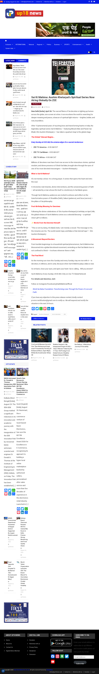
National (31, 44)
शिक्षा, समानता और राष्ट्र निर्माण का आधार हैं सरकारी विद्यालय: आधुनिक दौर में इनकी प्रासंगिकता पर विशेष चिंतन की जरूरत (24, 280)
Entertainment (77, 44)
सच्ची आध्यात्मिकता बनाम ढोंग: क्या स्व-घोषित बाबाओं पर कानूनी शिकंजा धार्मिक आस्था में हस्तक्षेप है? (11, 314)
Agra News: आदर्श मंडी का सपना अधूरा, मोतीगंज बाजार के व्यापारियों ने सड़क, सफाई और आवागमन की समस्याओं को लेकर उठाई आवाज (19, 149)
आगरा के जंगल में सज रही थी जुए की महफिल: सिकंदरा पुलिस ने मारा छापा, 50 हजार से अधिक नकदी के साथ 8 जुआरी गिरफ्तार (19, 88)
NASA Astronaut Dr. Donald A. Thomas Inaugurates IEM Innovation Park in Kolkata (10, 383)
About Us (9, 643)
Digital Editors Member (13, 651)
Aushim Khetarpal (44, 314)
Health (88, 44)
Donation (58, 1)
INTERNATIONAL (21, 44)
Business (57, 44)
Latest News (10, 60)
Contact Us (39, 1)
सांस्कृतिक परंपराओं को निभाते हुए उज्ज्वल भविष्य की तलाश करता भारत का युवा (11, 276)
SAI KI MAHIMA (56, 314)
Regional (39, 44)
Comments (22, 60)
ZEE (65, 314)
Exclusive (8, 44)
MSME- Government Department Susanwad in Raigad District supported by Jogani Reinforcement (12, 526)
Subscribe (80, 663)
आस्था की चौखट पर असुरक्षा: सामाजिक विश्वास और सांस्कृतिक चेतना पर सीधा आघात (24, 312)
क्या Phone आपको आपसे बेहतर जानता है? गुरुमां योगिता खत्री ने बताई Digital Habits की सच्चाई (10, 186)
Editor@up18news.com (27, 1)
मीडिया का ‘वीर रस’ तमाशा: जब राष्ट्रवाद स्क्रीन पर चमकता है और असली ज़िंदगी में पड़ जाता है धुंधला (40, 319)
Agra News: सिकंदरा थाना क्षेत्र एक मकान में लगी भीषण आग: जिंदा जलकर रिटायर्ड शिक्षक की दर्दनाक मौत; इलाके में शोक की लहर (19, 70)
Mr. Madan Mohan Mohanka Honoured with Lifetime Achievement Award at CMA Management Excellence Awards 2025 (88, 319)
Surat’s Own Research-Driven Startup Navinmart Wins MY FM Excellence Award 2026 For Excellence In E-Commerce (22, 386)
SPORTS (67, 44)
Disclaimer (32, 651)
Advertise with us (49, 1)
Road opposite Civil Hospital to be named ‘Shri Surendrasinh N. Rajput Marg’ (12, 570)
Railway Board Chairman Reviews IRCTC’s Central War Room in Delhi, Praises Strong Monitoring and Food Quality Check (24, 532)
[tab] (10, 60)
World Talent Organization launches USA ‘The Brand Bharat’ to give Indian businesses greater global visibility (24, 573)
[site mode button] (90, 52)
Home (8, 640)
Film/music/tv (36, 104)
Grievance (32, 654)
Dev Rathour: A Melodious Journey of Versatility (83, 345)
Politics (49, 44)
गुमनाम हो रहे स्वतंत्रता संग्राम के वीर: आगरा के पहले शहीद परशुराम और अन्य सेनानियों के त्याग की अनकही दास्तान (22, 187)
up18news (47, 107)
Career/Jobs (9, 48)
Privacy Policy (33, 647)
